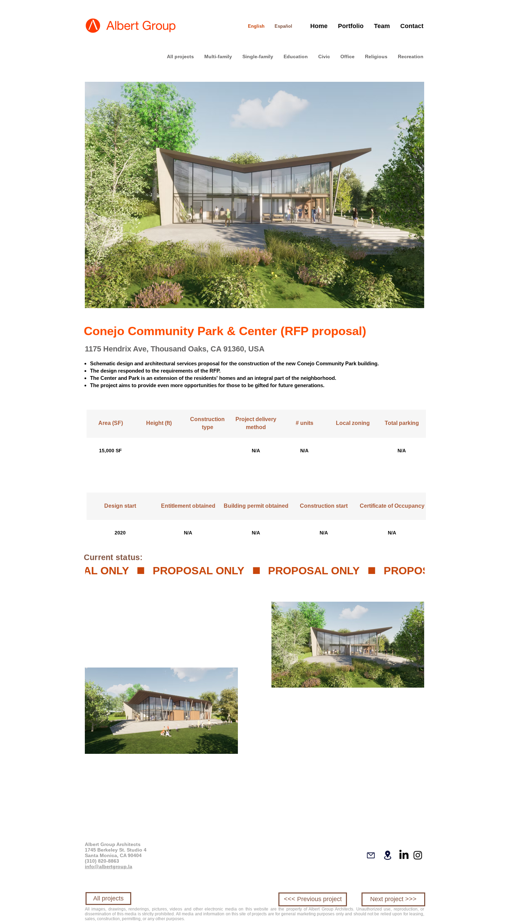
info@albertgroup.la (108, 866)
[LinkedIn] (404, 855)
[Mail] (370, 855)
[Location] (387, 855)
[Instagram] (417, 855)
